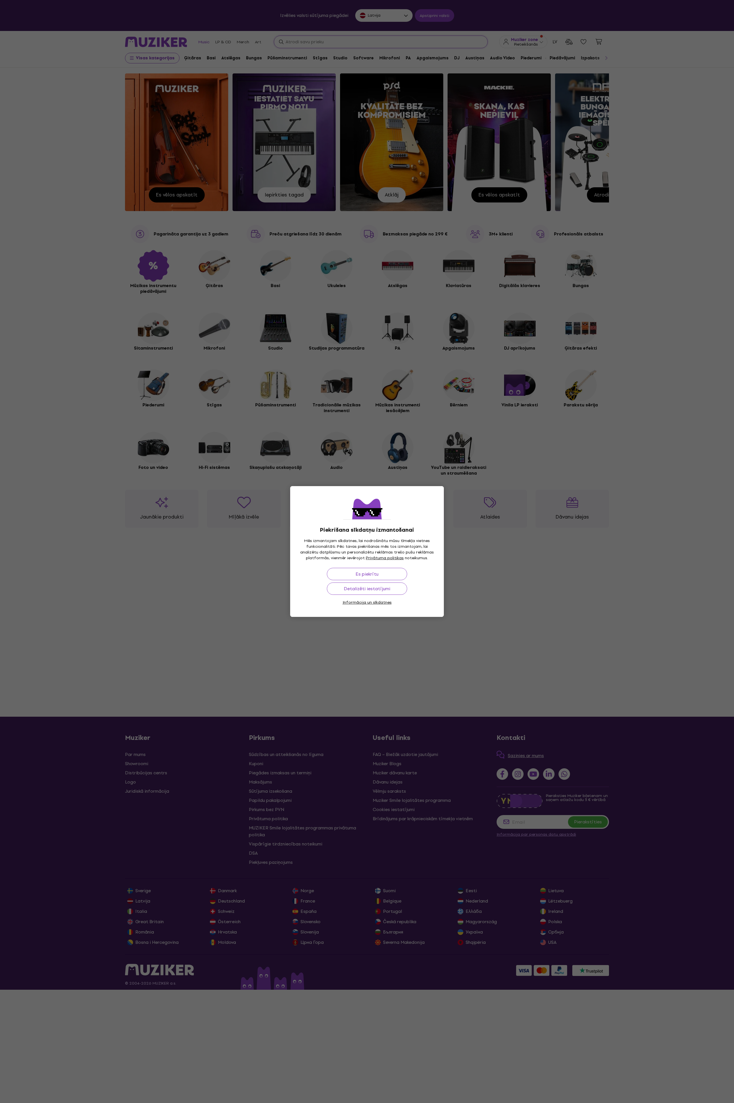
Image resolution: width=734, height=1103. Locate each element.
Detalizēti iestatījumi (367, 588)
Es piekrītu (367, 574)
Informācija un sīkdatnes (367, 602)
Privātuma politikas (385, 558)
